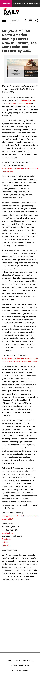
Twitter (5, 542)
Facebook (6, 539)
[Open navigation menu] (4, 20)
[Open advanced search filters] (30, 20)
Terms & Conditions (20, 670)
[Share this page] (36, 20)
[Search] (25, 20)
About (9, 660)
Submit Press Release (20, 665)
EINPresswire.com (27, 100)
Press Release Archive (23, 660)
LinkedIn (5, 545)
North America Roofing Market (18, 103)
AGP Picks (5, 3)
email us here (7, 533)
